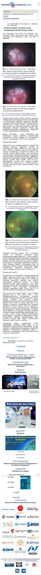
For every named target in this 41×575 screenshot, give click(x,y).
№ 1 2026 (11, 482)
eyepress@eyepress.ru (31, 561)
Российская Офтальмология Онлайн (26, 559)
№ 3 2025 (16, 492)
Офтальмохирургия (16, 474)
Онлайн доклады (9, 391)
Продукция (20, 451)
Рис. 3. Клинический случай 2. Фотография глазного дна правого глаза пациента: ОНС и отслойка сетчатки (22, 208)
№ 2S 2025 (16, 497)
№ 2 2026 (11, 477)
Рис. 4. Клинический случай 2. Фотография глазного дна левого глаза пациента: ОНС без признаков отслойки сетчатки (22, 248)
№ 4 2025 (11, 487)
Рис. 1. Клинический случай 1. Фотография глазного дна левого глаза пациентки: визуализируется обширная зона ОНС (19, 77)
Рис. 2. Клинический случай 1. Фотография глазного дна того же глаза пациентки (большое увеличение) (19, 114)
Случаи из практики (11, 18)
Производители (20, 454)
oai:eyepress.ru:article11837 (24, 341)
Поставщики (20, 458)
